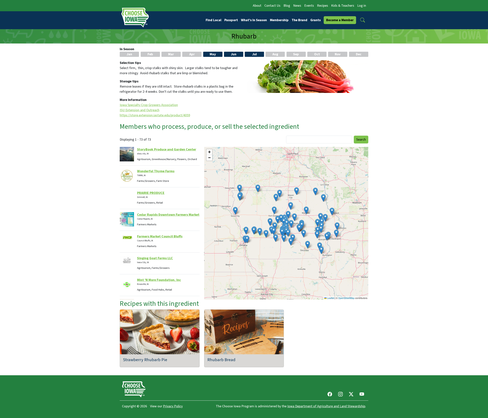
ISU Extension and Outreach (139, 110)
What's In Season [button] (254, 20)
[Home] (136, 17)
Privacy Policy (173, 406)
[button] (363, 20)
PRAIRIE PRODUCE (151, 193)
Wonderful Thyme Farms (155, 171)
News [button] (297, 5)
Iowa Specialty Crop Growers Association (149, 105)
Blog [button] (286, 5)
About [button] (257, 5)
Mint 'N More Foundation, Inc (159, 280)
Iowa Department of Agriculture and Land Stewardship (326, 406)
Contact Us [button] (272, 5)
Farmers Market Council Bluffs (159, 236)
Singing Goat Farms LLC (155, 258)
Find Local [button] (213, 20)
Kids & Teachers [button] (342, 5)
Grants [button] (315, 20)
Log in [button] (361, 5)
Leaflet (330, 298)
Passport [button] (231, 20)
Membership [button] (279, 20)
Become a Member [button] (340, 20)
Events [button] (309, 5)
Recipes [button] (322, 5)
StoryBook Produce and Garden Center (166, 149)
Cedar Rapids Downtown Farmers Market (168, 214)
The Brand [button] (299, 20)
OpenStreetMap (346, 298)
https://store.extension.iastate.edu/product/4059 (155, 115)
